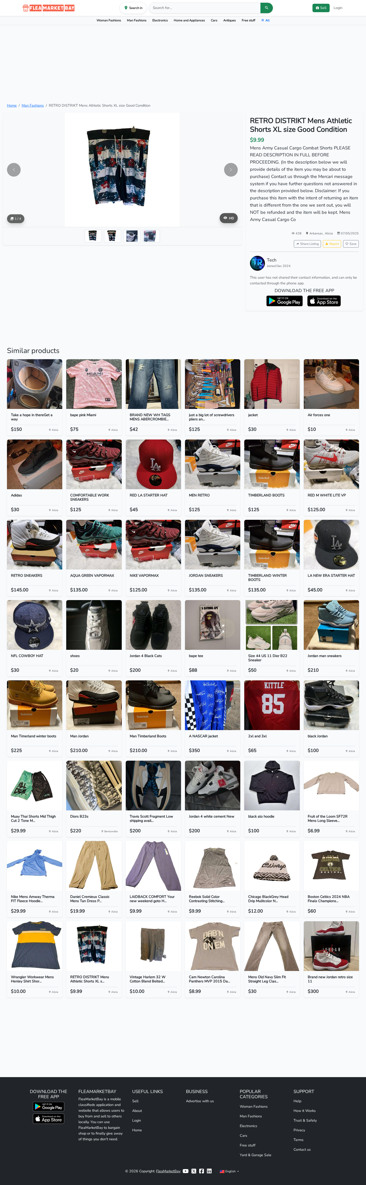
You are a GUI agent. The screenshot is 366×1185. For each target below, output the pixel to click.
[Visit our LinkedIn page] (209, 1171)
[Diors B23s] (94, 785)
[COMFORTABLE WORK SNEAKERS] (94, 464)
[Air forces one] (331, 384)
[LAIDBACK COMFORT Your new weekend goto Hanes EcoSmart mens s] (153, 866)
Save (353, 244)
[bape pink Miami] (94, 384)
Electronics (160, 20)
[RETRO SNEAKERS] (34, 545)
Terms (299, 1139)
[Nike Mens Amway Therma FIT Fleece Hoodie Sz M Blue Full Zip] (34, 866)
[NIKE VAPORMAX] (153, 545)
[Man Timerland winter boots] (34, 705)
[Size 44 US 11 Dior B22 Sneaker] (272, 625)
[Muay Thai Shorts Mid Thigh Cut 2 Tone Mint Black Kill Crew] (34, 785)
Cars (214, 20)
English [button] (230, 1171)
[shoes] (94, 625)
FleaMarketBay (168, 1171)
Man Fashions (136, 20)
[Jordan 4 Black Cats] (153, 625)
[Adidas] (34, 464)
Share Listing (309, 244)
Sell (135, 1100)
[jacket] (272, 384)
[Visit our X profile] (193, 1171)
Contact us (302, 1149)
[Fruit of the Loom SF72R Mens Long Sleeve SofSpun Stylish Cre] (331, 785)
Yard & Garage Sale (255, 1154)
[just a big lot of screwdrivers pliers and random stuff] (212, 384)
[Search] (266, 8)
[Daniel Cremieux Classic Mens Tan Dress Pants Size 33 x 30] (94, 866)
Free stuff (248, 20)
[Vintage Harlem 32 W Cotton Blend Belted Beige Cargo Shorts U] (153, 946)
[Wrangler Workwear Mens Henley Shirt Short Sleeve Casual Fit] (34, 946)
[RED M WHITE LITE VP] (331, 464)
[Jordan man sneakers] (331, 625)
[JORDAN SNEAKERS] (212, 545)
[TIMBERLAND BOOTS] (272, 464)
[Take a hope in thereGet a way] (34, 384)
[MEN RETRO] (212, 464)
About (137, 1110)
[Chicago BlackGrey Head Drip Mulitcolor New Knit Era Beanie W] (272, 866)
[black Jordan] (331, 705)
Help (297, 1100)
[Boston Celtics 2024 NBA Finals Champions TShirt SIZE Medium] (331, 866)
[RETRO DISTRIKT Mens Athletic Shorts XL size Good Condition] (94, 946)
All (267, 20)
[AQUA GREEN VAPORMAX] (94, 545)
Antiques (229, 20)
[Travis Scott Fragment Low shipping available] (153, 785)
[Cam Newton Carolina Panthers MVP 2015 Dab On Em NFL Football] (212, 946)
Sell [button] (323, 7)
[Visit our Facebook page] (201, 1171)
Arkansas (316, 233)
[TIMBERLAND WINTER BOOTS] (272, 545)
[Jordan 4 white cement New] (212, 785)
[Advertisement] (183, 64)
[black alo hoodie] (272, 785)
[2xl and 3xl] (272, 705)
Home (12, 105)
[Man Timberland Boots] (153, 705)
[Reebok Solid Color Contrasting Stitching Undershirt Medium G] (212, 866)
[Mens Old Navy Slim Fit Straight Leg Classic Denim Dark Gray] (272, 946)
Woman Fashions (109, 20)
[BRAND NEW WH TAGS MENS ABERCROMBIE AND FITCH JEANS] (153, 384)
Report (334, 244)
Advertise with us (200, 1100)
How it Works (305, 1110)
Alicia (329, 233)
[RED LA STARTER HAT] (153, 464)
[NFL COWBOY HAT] (34, 625)
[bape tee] (212, 625)
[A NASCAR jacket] (212, 705)
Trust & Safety (305, 1120)
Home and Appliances (189, 20)
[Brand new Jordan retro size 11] (331, 946)
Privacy (299, 1130)
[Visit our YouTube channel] (185, 1171)
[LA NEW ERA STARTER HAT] (331, 545)
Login (338, 7)
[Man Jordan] (94, 705)
